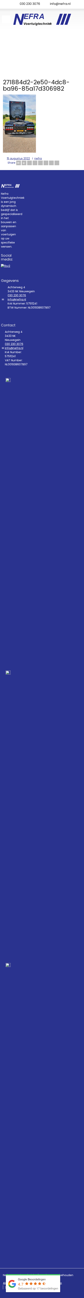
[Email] (18, 163)
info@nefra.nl (60, 4)
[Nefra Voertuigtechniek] (42, 19)
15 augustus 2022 (18, 158)
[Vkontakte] (57, 163)
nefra (38, 158)
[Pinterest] (40, 163)
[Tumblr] (46, 163)
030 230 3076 (30, 4)
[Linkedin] (51, 163)
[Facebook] (29, 163)
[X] (24, 163)
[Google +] (35, 163)
